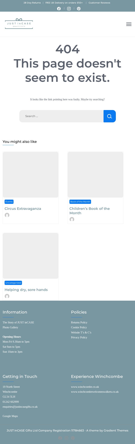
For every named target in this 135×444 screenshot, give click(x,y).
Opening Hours (12, 336)
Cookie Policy (79, 327)
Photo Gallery (10, 327)
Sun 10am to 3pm (12, 351)
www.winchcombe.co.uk (85, 386)
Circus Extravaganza (23, 208)
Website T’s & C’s (81, 332)
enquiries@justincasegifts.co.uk (20, 406)
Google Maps (10, 416)
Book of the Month (80, 201)
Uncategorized (13, 282)
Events (9, 201)
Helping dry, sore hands (26, 290)
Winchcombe (10, 391)
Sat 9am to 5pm (11, 346)
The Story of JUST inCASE (18, 322)
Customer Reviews (99, 2)
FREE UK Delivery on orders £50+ (64, 2)
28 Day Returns (32, 2)
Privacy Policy (79, 337)
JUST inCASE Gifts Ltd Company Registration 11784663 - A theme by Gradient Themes (67, 430)
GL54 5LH (9, 396)
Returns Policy (79, 322)
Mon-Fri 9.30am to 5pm (16, 341)
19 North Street (11, 386)
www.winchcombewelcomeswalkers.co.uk (95, 391)
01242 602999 (11, 401)
